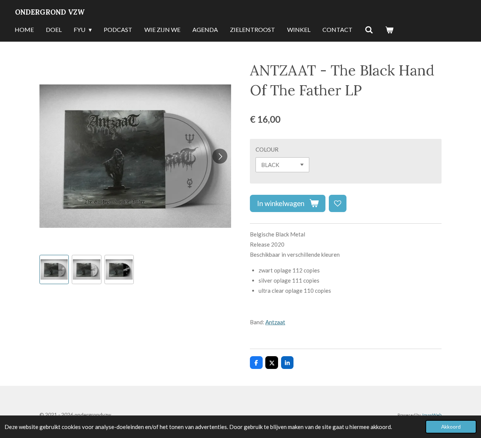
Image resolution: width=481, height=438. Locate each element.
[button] (54, 269)
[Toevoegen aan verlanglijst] (337, 203)
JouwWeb (432, 414)
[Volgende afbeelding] (219, 156)
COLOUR (267, 149)
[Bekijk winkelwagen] (389, 30)
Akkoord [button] (451, 427)
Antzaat (275, 322)
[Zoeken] (368, 30)
